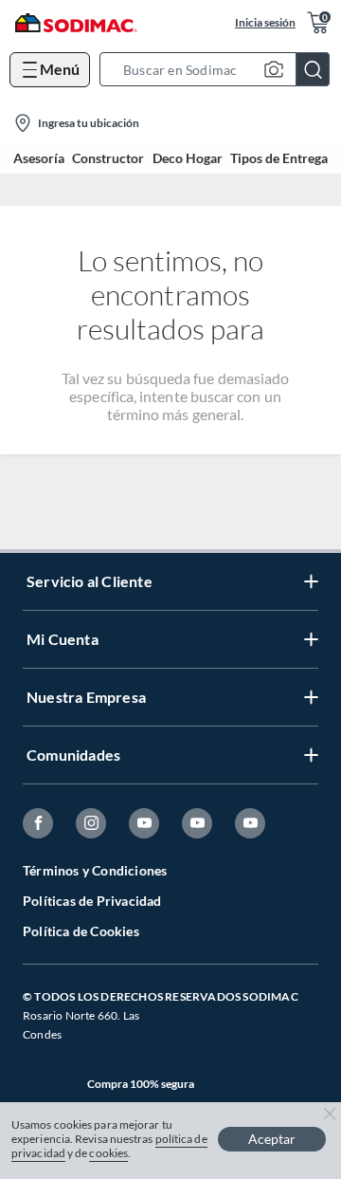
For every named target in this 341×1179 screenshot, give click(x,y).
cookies (108, 1153)
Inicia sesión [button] (265, 22)
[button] (220, 69)
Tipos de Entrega (279, 158)
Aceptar (272, 1139)
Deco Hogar (188, 158)
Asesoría (38, 158)
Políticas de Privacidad (92, 901)
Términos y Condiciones (95, 870)
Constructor (108, 158)
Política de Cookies (81, 931)
